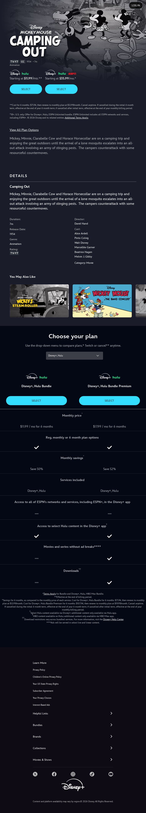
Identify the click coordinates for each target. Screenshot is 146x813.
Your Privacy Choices (42, 698)
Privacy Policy (39, 670)
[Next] (139, 300)
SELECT (26, 89)
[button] (73, 714)
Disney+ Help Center (113, 619)
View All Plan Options (24, 130)
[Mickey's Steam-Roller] (39, 301)
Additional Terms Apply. (76, 117)
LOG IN (136, 5)
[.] (35, 774)
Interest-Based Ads (41, 705)
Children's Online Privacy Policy (47, 677)
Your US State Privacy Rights (46, 684)
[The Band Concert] (102, 301)
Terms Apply (50, 593)
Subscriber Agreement (43, 691)
